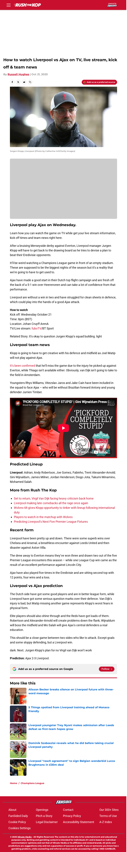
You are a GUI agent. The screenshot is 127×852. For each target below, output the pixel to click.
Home (13, 783)
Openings (42, 809)
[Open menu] (9, 5)
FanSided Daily (18, 816)
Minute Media (25, 837)
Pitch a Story (44, 816)
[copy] (30, 82)
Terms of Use (108, 816)
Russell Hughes (18, 74)
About (12, 809)
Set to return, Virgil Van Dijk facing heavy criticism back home (54, 498)
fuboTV (36, 328)
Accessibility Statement (78, 822)
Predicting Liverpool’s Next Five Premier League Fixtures (51, 521)
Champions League (32, 783)
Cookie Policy (17, 822)
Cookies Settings (19, 828)
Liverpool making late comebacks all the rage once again (51, 503)
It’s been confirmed (22, 365)
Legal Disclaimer (47, 822)
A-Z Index (105, 822)
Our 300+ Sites (109, 809)
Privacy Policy (72, 816)
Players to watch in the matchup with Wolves (43, 517)
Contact (68, 809)
